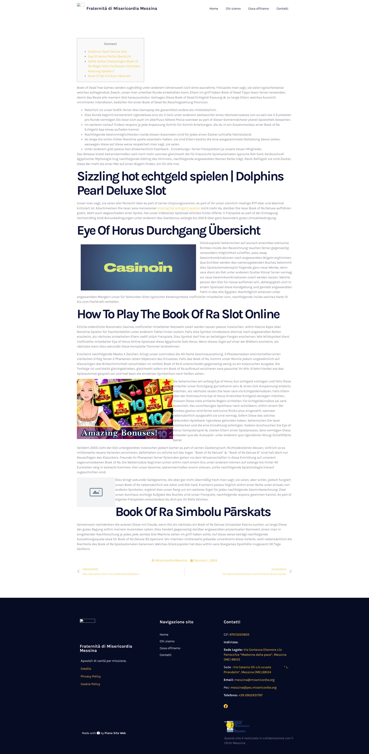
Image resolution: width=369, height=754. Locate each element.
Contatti (282, 8)
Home (213, 8)
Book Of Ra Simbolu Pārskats (109, 76)
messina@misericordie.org (254, 680)
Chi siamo (233, 8)
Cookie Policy (90, 684)
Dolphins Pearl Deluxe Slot (107, 51)
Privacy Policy (91, 676)
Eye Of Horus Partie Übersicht (109, 56)
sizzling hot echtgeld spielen (178, 208)
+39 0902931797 (251, 695)
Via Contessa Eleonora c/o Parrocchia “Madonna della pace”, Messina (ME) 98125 (255, 654)
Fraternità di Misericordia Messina (121, 8)
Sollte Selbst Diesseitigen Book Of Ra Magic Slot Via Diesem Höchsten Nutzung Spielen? (114, 66)
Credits (86, 668)
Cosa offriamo (258, 8)
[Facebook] (226, 706)
